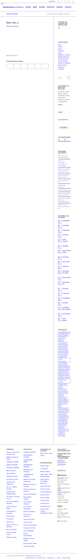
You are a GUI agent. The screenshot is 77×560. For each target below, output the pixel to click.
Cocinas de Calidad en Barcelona (12, 502)
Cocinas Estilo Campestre (27, 503)
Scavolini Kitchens (45, 486)
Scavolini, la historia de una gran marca (12, 453)
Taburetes (61, 427)
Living (59, 53)
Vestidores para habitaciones (10, 483)
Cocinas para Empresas (30, 525)
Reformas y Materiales (64, 63)
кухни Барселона (45, 506)
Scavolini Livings (45, 489)
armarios (61, 332)
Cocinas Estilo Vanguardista (27, 507)
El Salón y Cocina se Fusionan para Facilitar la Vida (63, 206)
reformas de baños (63, 408)
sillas (66, 422)
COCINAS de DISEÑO (12, 462)
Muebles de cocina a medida (29, 539)
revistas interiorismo (63, 416)
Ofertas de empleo (11, 537)
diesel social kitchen (63, 372)
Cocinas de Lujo (27, 522)
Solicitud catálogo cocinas (11, 533)
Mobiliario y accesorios (64, 55)
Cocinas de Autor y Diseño (11, 507)
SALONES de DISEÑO (12, 468)
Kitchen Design (44, 466)
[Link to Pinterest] (68, 1)
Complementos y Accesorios (11, 512)
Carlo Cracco (62, 337)
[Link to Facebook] (57, 1)
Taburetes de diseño (11, 476)
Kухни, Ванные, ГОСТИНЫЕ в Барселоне (44, 481)
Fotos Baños (9, 519)
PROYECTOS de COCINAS (28, 471)
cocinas (60, 340)
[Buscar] (73, 7)
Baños (60, 45)
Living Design (44, 468)
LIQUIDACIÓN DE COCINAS (28, 475)
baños (60, 335)
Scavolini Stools (44, 500)
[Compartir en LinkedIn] (38, 66)
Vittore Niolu (61, 435)
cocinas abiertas (62, 343)
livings (60, 403)
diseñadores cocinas (63, 374)
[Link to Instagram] (62, 1)
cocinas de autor (62, 348)
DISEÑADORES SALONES (27, 466)
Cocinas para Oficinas (29, 528)
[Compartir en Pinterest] (31, 66)
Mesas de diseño (11, 470)
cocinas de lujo (62, 356)
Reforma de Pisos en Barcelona (12, 526)
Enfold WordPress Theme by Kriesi (33, 555)
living (67, 400)
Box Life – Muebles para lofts (11, 488)
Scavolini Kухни (44, 503)
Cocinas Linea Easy (28, 519)
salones (65, 419)
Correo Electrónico (63, 119)
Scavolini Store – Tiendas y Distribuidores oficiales (46, 511)
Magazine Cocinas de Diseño (12, 458)
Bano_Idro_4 (12, 22)
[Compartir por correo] (45, 66)
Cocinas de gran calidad (30, 543)
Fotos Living (9, 522)
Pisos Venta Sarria (11, 529)
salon (60, 419)
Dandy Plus (61, 366)
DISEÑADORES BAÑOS (27, 461)
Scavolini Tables (44, 497)
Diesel (67, 366)
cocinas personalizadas (62, 360)
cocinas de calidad (63, 351)
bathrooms (67, 332)
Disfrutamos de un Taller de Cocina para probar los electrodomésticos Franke (64, 170)
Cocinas (60, 47)
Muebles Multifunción (64, 57)
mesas (65, 403)
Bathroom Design (45, 471)
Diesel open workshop (64, 369)
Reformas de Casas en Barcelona (29, 485)
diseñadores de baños (64, 377)
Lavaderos (61, 51)
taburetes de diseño (63, 430)
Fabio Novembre (62, 384)
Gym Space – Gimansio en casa (13, 497)
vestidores (61, 432)
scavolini (61, 422)
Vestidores (61, 69)
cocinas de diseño (63, 353)
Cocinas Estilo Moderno (29, 494)
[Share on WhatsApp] (24, 66)
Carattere (65, 335)
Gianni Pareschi (62, 398)
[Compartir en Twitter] (17, 66)
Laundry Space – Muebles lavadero (11, 493)
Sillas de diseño (10, 473)
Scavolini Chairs (44, 495)
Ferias (59, 49)
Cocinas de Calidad (28, 546)
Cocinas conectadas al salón (64, 190)
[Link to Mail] (74, 1)
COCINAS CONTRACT (29, 452)
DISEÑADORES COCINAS (27, 456)
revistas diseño (62, 414)
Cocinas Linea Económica (27, 515)
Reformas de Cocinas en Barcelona (29, 480)
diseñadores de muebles (62, 381)
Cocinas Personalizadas (27, 534)
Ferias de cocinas (63, 392)
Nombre (60, 104)
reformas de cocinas (63, 411)
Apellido (60, 112)
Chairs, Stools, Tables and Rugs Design (46, 475)
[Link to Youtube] (65, 1)
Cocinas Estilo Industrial (27, 498)
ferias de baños (62, 390)
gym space (61, 400)
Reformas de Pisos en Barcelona (29, 490)
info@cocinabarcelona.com (64, 492)
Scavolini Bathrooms (46, 492)
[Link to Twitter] (60, 1)
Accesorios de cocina (12, 479)
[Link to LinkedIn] (71, 1)
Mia (59, 406)
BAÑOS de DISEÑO (12, 465)
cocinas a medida (63, 346)
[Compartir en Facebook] (10, 66)
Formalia (61, 395)
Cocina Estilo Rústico (29, 511)
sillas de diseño (62, 424)
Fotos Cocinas (10, 516)
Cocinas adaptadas (28, 531)
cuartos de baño (62, 364)
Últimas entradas (12, 14)
